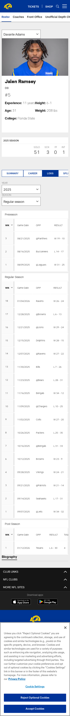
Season (6, 195)
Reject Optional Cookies (35, 697)
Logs (50, 173)
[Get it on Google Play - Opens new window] (48, 603)
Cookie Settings (35, 686)
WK (7, 225)
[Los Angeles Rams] (35, 619)
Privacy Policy (16, 678)
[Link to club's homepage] (7, 5)
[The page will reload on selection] (21, 34)
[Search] (57, 6)
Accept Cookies (35, 708)
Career (32, 173)
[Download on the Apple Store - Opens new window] (21, 602)
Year (5, 183)
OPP (38, 225)
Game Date (23, 225)
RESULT (58, 225)
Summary (12, 173)
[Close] (65, 627)
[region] (35, 669)
